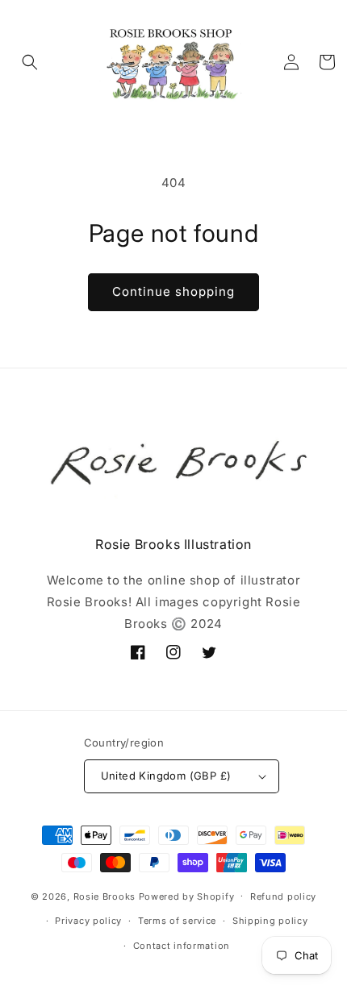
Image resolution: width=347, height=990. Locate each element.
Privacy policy (88, 920)
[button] (30, 62)
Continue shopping (173, 291)
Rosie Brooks (104, 895)
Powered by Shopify (187, 895)
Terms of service (177, 920)
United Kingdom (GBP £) (166, 775)
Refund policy (283, 896)
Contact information (181, 945)
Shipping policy (270, 920)
